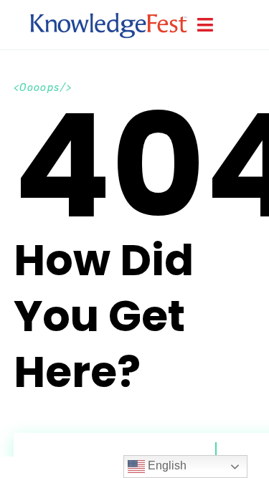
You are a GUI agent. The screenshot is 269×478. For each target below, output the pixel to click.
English (166, 465)
